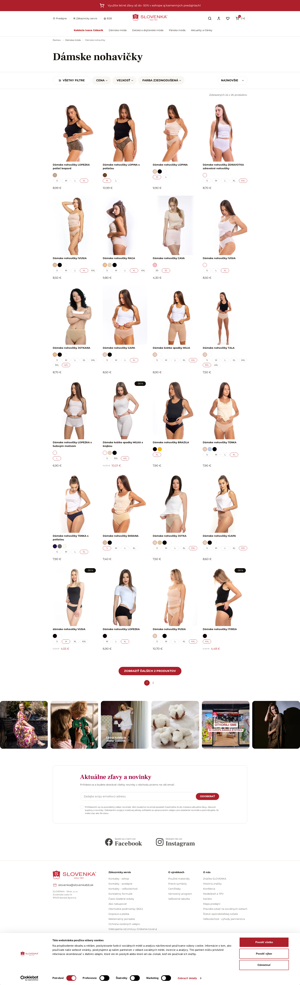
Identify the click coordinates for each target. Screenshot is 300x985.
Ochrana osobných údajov (124, 924)
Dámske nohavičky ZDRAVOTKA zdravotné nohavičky (223, 166)
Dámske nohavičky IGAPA (219, 535)
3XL (57, 365)
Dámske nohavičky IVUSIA (70, 258)
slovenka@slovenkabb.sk (75, 885)
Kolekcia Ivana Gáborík (88, 30)
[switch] (104, 978)
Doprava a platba (119, 913)
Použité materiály (179, 878)
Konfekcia (209, 888)
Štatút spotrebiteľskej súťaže (220, 913)
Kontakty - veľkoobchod (123, 888)
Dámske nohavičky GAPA (119, 347)
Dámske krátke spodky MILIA (171, 347)
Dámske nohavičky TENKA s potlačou (70, 537)
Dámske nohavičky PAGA (119, 258)
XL (84, 180)
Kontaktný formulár (121, 893)
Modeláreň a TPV (213, 893)
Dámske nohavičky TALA (219, 347)
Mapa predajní (211, 903)
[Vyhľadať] (209, 18)
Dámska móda (118, 30)
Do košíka (73, 658)
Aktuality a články (201, 30)
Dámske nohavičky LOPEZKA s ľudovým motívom (72, 444)
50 (157, 270)
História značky (212, 883)
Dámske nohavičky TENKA (219, 442)
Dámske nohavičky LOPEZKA (121, 629)
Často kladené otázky (121, 898)
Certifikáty (174, 888)
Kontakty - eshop (119, 878)
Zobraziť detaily (187, 978)
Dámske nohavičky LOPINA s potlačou (121, 166)
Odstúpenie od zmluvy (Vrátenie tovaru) (133, 929)
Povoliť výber (264, 953)
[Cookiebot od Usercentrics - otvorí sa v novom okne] (29, 978)
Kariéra (207, 898)
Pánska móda (177, 30)
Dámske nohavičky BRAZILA (171, 442)
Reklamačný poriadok (122, 919)
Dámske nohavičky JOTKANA (71, 347)
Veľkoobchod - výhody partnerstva (224, 919)
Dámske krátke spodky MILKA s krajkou (123, 444)
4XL (66, 365)
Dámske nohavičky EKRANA (121, 535)
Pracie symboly (177, 883)
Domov (57, 40)
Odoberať (207, 796)
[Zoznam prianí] (227, 18)
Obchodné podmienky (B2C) (126, 908)
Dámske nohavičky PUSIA (169, 629)
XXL (243, 180)
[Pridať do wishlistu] (93, 658)
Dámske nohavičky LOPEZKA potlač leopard (71, 166)
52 (166, 270)
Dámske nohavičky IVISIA (219, 258)
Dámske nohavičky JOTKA (169, 535)
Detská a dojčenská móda (147, 30)
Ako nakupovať (118, 903)
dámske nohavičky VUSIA (69, 629)
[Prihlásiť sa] (218, 18)
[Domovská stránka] (150, 17)
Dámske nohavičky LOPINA (170, 164)
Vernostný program (180, 893)
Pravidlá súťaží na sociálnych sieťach (225, 908)
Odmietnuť (264, 964)
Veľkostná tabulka (179, 898)
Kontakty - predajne (120, 883)
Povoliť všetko (264, 942)
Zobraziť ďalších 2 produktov (150, 671)
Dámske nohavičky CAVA (169, 258)
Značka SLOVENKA (214, 878)
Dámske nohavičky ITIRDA (220, 629)
